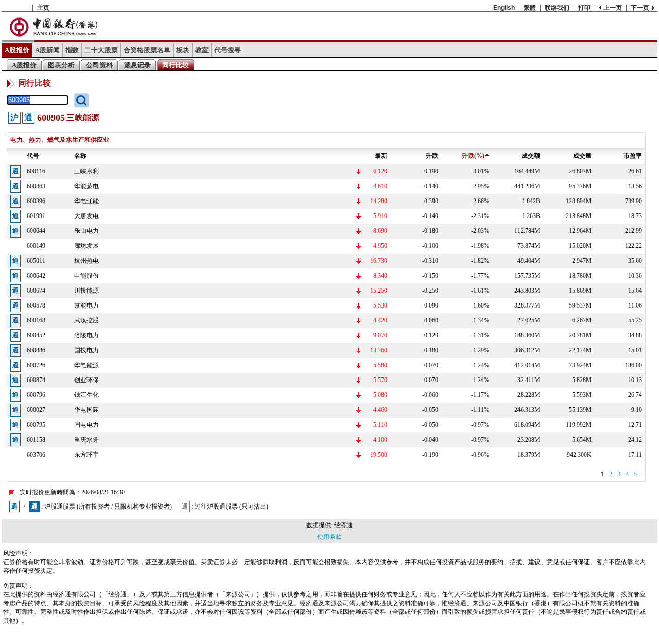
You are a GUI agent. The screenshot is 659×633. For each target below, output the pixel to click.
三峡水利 (86, 171)
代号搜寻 (227, 50)
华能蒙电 (86, 186)
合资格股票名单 (147, 50)
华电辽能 (86, 201)
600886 (36, 350)
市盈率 (632, 155)
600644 (36, 230)
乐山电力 (86, 230)
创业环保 (86, 380)
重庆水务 (86, 439)
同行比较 (175, 65)
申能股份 (86, 275)
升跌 (432, 155)
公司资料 (99, 65)
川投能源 (86, 290)
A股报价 (17, 50)
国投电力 (86, 350)
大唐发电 (86, 216)
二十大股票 (101, 50)
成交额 (531, 155)
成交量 (582, 155)
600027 (36, 409)
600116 (36, 171)
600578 (36, 305)
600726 (36, 365)
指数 (72, 50)
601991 (36, 216)
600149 (36, 245)
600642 (36, 275)
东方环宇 (86, 454)
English (504, 7)
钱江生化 (86, 395)
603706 (36, 454)
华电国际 (86, 409)
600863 (36, 186)
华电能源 (86, 365)
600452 (36, 335)
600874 (36, 380)
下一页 (640, 7)
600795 (36, 424)
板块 (182, 50)
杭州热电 (86, 260)
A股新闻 (47, 50)
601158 (36, 439)
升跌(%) (473, 155)
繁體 (530, 7)
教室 (202, 50)
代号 (33, 155)
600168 (36, 320)
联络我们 (557, 7)
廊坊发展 (86, 245)
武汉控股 (86, 320)
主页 (43, 7)
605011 (36, 260)
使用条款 (329, 536)
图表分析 (61, 65)
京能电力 (86, 305)
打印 (584, 7)
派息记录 (137, 65)
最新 (381, 155)
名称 (80, 155)
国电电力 (86, 424)
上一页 (612, 7)
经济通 (343, 525)
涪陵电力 (86, 335)
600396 (36, 201)
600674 (36, 290)
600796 (36, 395)
